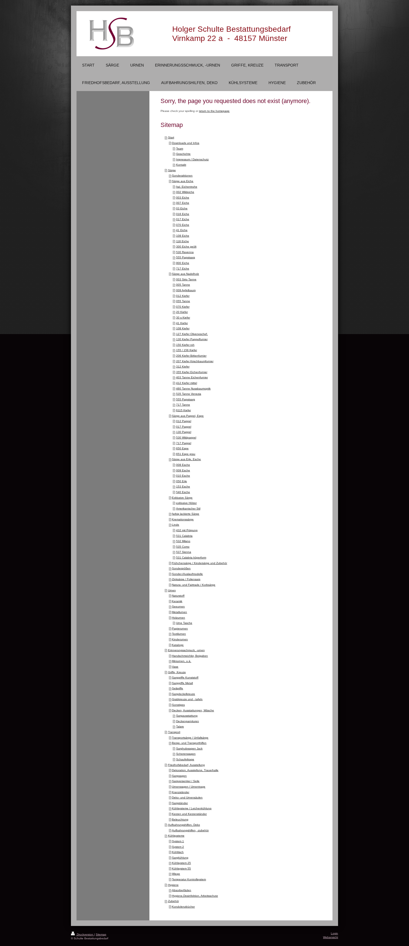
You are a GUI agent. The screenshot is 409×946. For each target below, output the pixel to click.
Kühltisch (178, 852)
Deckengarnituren (187, 721)
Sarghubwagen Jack (189, 748)
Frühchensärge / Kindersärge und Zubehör (199, 563)
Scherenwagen (186, 753)
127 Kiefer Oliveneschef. (192, 333)
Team (179, 148)
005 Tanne (183, 284)
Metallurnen (179, 612)
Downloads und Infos (185, 142)
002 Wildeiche (185, 191)
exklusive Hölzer (186, 502)
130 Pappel (183, 431)
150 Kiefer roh (185, 344)
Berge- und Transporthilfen (189, 742)
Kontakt (181, 164)
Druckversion (85, 934)
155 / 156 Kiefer (186, 350)
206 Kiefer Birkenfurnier (191, 355)
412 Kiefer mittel (186, 382)
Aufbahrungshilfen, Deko (184, 824)
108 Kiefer (182, 328)
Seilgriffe (177, 688)
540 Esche (183, 492)
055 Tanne (183, 301)
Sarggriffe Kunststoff (185, 677)
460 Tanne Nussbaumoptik (193, 388)
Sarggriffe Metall (182, 683)
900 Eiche (182, 262)
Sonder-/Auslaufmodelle (187, 573)
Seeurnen (178, 606)
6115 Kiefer (183, 410)
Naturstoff (178, 595)
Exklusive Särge (182, 497)
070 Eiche (182, 224)
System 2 (178, 846)
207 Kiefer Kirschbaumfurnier (194, 361)
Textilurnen (179, 633)
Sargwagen (179, 775)
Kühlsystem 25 (181, 862)
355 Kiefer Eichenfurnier (191, 372)
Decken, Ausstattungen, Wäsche (193, 710)
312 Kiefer (182, 366)
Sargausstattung (187, 715)
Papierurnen (180, 628)
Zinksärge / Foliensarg (186, 579)
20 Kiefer (182, 311)
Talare (180, 726)
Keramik (177, 601)
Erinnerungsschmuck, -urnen (186, 650)
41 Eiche (182, 230)
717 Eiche (182, 268)
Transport (174, 732)
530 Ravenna (185, 252)
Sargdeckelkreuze (183, 693)
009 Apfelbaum (186, 290)
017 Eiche (182, 219)
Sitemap (101, 934)
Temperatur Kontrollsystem (189, 879)
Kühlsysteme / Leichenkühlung (191, 808)
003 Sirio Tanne (186, 279)
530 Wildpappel (186, 437)
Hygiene (173, 884)
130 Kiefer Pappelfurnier (192, 339)
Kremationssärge (183, 519)
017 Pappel (183, 426)
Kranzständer (180, 792)
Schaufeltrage (185, 759)
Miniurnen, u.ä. (181, 661)
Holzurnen (178, 617)
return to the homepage (214, 110)
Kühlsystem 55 (181, 868)
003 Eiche (182, 197)
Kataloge (178, 644)
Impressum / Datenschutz (192, 159)
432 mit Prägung (187, 530)
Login (334, 933)
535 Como (182, 546)
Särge (172, 170)
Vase (175, 666)
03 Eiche (182, 208)
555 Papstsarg (185, 257)
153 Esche (183, 486)
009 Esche (183, 470)
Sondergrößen (181, 568)
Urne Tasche (184, 622)
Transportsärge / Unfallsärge (190, 737)
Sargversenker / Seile (185, 781)
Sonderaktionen (182, 175)
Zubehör (173, 901)
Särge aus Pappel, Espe (188, 415)
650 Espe (182, 448)
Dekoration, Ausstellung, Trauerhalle (195, 770)
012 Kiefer (182, 295)
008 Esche (183, 464)
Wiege (176, 873)
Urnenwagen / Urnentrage (188, 786)
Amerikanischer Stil (188, 508)
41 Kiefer (182, 323)
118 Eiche (182, 241)
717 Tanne (183, 404)
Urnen (172, 590)
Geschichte (183, 153)
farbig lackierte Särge (185, 513)
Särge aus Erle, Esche (186, 459)
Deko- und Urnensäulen (187, 797)
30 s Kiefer (183, 317)
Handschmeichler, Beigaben (190, 655)
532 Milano (183, 541)
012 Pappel (183, 421)
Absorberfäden (181, 890)
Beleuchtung (180, 819)
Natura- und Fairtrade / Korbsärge (193, 584)
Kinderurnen (180, 639)
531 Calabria (184, 535)
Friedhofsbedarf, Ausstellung (186, 764)
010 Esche (183, 475)
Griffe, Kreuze (177, 672)
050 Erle (181, 481)
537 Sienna (183, 551)
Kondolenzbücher (183, 906)
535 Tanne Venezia (188, 393)
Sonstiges (178, 704)
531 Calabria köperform (191, 557)
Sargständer (180, 803)
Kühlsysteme (176, 835)
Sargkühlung (180, 857)
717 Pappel (183, 443)
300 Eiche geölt (186, 246)
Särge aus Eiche (182, 181)
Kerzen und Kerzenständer (189, 813)
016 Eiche (182, 213)
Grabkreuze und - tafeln (187, 699)
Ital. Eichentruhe (186, 186)
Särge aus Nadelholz (185, 273)
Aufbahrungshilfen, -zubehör (190, 830)
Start (171, 137)
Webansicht (330, 937)
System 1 (178, 841)
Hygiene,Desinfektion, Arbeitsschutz (195, 895)
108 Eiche (182, 235)
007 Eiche (182, 202)
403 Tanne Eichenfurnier (192, 377)
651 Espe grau (185, 453)
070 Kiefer (182, 306)
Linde (175, 524)
